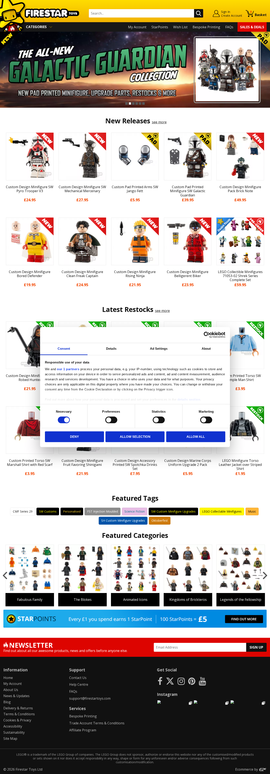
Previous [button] (3, 70)
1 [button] (126, 103)
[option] (135, 70)
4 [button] (136, 103)
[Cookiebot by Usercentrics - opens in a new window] (206, 335)
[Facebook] (160, 681)
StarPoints (159, 27)
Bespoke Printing (206, 27)
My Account (137, 27)
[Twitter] (170, 681)
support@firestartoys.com (90, 698)
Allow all (195, 437)
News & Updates (16, 696)
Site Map (10, 738)
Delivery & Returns (18, 708)
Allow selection (135, 437)
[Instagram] (181, 681)
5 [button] (140, 103)
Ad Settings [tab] (158, 348)
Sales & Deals (252, 27)
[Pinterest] (191, 681)
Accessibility (12, 726)
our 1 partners (68, 369)
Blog (7, 702)
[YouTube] (202, 681)
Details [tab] (111, 348)
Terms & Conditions (19, 714)
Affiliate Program (82, 730)
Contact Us (77, 677)
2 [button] (130, 103)
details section (188, 399)
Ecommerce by (247, 769)
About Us (10, 689)
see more (159, 122)
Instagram (167, 694)
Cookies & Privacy (17, 720)
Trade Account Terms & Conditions (96, 723)
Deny (74, 437)
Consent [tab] (64, 348)
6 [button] (143, 103)
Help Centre (78, 684)
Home (8, 677)
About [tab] (206, 348)
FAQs (229, 27)
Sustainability (14, 732)
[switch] (111, 419)
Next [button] (266, 70)
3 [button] (133, 103)
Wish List (180, 27)
